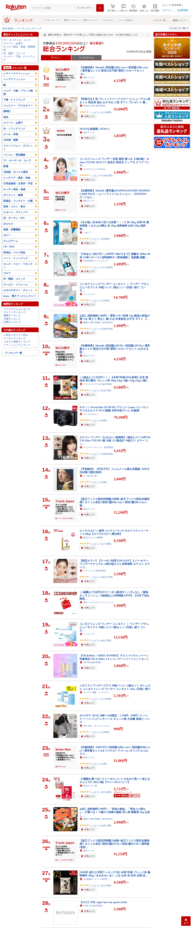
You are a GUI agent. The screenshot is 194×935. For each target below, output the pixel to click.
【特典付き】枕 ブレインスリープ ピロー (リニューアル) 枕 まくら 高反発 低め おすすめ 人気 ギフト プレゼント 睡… (115, 100)
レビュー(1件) (99, 763)
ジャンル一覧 (159, 20)
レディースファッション (16, 73)
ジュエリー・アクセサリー (18, 105)
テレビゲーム (10, 241)
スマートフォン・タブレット (18, 147)
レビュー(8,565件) (101, 792)
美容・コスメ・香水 (14, 206)
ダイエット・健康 (13, 195)
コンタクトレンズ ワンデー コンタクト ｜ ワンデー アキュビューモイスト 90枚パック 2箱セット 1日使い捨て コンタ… (114, 627)
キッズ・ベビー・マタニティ (18, 266)
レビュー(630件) (100, 238)
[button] (123, 8)
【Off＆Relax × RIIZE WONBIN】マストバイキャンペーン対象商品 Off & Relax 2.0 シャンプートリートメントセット (114, 657)
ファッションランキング (17, 344)
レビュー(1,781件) (101, 699)
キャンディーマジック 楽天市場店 (98, 447)
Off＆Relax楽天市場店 (92, 662)
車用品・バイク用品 (14, 252)
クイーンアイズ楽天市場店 (94, 571)
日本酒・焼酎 (10, 139)
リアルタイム (108, 20)
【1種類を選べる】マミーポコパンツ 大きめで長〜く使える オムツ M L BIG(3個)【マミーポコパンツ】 (115, 780)
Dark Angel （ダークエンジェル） (97, 726)
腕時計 (7, 111)
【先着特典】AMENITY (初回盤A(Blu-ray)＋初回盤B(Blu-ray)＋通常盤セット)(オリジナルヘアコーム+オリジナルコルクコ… (115, 750)
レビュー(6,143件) (101, 885)
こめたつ (87, 232)
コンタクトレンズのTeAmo (94, 169)
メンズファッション (14, 79)
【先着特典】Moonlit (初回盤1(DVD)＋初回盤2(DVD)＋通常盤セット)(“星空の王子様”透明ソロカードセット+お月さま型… (115, 349)
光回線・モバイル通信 (15, 172)
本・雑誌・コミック (14, 53)
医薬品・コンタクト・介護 (18, 200)
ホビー (7, 235)
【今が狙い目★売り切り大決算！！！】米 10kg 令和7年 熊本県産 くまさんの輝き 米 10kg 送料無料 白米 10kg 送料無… (114, 225)
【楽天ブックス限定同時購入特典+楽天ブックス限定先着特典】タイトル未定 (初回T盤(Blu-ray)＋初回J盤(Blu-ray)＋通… (114, 502)
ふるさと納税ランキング (17, 341)
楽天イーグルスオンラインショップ (98, 602)
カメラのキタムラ (90, 414)
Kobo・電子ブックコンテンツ (19, 296)
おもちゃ (8, 223)
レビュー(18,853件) (102, 328)
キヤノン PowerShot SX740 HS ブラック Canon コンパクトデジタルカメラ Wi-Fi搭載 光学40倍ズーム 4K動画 (114, 409)
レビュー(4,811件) (101, 825)
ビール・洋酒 (10, 134)
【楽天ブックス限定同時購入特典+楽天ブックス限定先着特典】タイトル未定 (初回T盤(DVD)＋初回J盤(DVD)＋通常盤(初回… (114, 844)
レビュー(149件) (100, 732)
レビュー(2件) (99, 482)
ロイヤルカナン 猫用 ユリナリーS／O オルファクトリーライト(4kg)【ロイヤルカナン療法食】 (114, 532)
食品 (5, 117)
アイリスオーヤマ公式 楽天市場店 (97, 384)
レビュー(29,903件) (102, 454)
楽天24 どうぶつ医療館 (93, 537)
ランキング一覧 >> (179, 28)
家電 (5, 166)
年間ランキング (12, 322)
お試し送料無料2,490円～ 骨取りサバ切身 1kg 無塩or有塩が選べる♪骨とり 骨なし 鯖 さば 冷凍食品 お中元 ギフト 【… (115, 317)
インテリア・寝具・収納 (16, 177)
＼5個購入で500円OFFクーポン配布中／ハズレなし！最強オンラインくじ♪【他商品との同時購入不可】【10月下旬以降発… (114, 595)
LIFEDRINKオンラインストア (95, 261)
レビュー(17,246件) (102, 267)
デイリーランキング (15, 312)
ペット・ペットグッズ (15, 258)
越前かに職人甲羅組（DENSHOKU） (98, 322)
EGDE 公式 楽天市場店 (92, 906)
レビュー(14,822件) (102, 175)
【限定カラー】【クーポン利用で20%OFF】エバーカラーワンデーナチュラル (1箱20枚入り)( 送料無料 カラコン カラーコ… (115, 564)
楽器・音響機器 (11, 229)
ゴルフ (7, 273)
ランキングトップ (51, 20)
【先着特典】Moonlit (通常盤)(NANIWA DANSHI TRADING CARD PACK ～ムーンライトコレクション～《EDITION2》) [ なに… (115, 194)
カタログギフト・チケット (18, 290)
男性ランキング (71, 20)
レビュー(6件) (99, 420)
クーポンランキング (15, 338)
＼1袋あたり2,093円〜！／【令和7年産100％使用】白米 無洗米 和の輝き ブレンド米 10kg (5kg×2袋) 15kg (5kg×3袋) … (115, 379)
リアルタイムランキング (17, 309)
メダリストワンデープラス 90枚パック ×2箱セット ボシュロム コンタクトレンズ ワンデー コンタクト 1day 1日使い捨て (115, 687)
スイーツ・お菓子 (13, 43)
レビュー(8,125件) (101, 640)
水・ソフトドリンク (14, 128)
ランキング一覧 (13, 352)
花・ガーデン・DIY (14, 218)
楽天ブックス (89, 77)
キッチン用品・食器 (14, 189)
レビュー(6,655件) (101, 390)
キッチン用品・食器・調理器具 (19, 48)
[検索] (100, 8)
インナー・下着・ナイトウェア (19, 58)
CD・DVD (8, 246)
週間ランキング (12, 315)
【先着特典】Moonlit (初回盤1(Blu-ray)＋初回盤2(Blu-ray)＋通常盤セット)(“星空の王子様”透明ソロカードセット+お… (114, 70)
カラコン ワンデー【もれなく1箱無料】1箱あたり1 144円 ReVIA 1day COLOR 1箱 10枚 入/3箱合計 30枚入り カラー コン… (115, 440)
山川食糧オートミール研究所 (95, 879)
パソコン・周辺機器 (14, 154)
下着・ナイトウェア (14, 99)
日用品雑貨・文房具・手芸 (18, 183)
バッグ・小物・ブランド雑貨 (18, 92)
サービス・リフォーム (15, 284)
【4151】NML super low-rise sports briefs (103, 902)
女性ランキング (90, 20)
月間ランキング (12, 318)
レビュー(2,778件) (101, 543)
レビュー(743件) (100, 300)
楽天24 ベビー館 (90, 786)
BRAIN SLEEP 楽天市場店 (94, 106)
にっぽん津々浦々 (90, 476)
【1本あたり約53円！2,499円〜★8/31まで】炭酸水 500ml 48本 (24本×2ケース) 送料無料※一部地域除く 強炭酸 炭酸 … (115, 255)
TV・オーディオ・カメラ (17, 40)
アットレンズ (89, 294)
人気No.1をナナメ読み (16, 334)
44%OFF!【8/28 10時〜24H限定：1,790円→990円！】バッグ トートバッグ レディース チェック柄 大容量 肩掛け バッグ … (115, 719)
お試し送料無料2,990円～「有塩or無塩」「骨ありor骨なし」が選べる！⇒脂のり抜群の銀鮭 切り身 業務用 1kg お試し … (115, 812)
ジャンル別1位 (125, 20)
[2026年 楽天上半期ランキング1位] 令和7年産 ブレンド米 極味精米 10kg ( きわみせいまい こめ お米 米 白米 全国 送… (115, 874)
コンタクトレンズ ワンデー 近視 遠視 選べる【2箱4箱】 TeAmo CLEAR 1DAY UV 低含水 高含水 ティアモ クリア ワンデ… (115, 162)
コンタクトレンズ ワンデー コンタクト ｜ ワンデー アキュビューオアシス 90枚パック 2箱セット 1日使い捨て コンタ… (114, 287)
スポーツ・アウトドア (15, 212)
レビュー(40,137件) (102, 577)
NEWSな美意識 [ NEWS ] (95, 128)
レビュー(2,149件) (101, 112)
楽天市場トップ (11, 28)
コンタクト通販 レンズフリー (96, 692)
